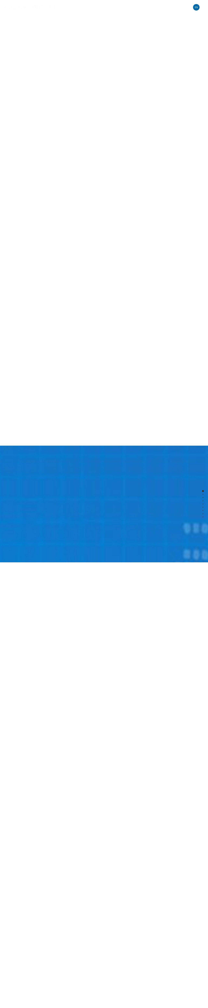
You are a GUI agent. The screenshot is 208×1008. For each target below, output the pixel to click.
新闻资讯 (169, 7)
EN (196, 7)
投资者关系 (151, 7)
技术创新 (135, 7)
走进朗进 (87, 7)
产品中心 (103, 7)
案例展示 (119, 7)
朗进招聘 (184, 7)
